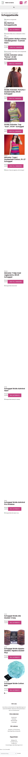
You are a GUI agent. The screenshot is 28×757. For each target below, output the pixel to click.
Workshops (14, 719)
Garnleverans (14, 717)
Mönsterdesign (14, 720)
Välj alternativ (15, 29)
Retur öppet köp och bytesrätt (14, 731)
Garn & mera (9, 3)
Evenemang (14, 722)
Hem (2, 13)
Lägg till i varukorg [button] (16, 47)
